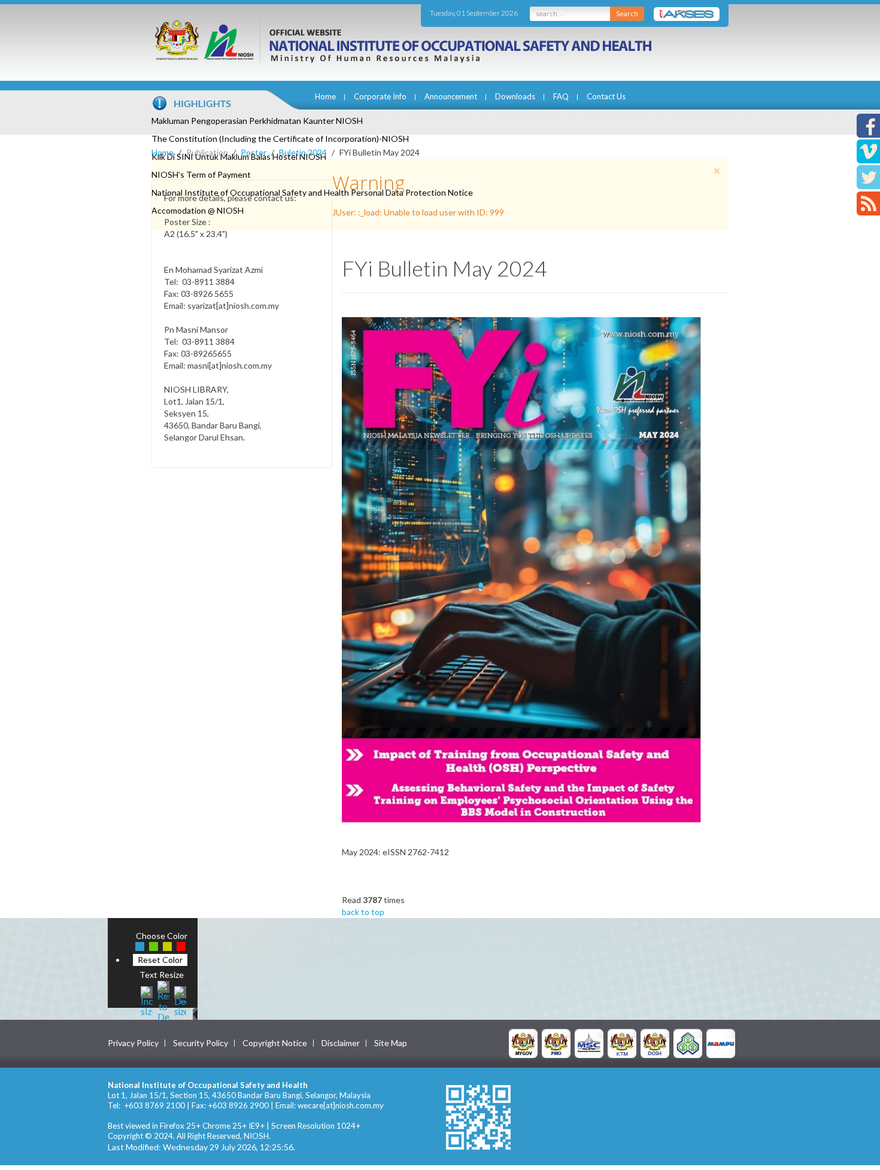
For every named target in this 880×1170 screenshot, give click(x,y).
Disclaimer (340, 1043)
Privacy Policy (133, 1043)
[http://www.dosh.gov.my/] (655, 1043)
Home (325, 96)
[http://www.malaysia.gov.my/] (523, 1043)
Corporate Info (380, 96)
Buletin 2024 (303, 152)
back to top (363, 912)
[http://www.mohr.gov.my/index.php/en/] (622, 1043)
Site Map (390, 1043)
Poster (253, 152)
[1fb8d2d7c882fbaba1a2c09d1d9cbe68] (521, 569)
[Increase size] (147, 999)
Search (627, 13)
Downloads (515, 96)
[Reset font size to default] (163, 999)
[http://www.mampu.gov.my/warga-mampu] (720, 1043)
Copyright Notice (274, 1043)
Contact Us (606, 96)
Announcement (450, 96)
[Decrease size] (180, 999)
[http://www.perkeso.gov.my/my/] (687, 1043)
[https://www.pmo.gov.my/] (556, 1043)
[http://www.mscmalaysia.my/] (589, 1043)
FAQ (561, 96)
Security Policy (200, 1043)
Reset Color (160, 960)
